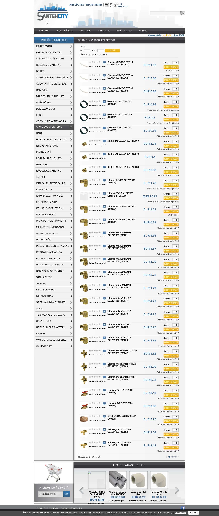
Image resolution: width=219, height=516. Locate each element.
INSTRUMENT (43, 152)
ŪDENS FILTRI (43, 321)
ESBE (39, 115)
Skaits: (166, 62)
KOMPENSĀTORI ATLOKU (50, 208)
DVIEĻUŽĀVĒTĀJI (45, 108)
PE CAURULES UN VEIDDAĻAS (52, 246)
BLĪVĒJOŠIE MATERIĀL (48, 65)
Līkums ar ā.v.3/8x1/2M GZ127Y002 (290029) (119, 286)
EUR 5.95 (150, 327)
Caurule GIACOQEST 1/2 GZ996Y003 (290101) (120, 63)
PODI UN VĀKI (43, 239)
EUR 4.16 (150, 235)
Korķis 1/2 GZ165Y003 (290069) (123, 141)
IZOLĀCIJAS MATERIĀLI (48, 170)
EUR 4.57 (150, 248)
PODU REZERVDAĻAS (48, 258)
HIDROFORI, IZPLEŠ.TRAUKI (51, 139)
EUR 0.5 (150, 156)
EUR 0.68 (150, 91)
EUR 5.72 (150, 274)
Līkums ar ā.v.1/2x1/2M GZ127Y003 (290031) (119, 233)
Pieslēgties (76, 4)
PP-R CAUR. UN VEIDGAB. (50, 264)
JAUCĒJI (40, 177)
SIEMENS (41, 283)
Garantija (103, 30)
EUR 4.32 (150, 353)
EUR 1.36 (150, 65)
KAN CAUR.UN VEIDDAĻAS (50, 183)
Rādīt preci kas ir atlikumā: (94, 54)
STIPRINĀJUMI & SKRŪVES (50, 302)
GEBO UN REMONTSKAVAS (51, 121)
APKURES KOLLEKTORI (49, 52)
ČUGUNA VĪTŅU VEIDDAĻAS (51, 83)
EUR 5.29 (150, 366)
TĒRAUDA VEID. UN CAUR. (50, 314)
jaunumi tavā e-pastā (54, 487)
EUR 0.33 (150, 170)
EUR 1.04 (150, 432)
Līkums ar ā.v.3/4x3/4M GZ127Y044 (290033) (119, 273)
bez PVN (179, 35)
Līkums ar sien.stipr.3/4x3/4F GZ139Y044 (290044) (122, 378)
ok (66, 494)
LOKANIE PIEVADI (45, 214)
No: (81, 50)
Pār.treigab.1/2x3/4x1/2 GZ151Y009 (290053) (119, 443)
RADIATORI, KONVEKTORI (50, 271)
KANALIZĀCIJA (44, 189)
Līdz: (94, 50)
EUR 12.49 (150, 196)
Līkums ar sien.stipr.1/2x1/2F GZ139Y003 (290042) (122, 351)
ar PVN (167, 35)
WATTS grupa (44, 346)
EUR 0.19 (150, 130)
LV (47, 23)
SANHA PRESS (44, 277)
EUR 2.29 (150, 419)
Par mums (85, 30)
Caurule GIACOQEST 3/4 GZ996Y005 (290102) (120, 76)
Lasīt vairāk (180, 512)
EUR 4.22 (150, 301)
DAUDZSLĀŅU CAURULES (50, 96)
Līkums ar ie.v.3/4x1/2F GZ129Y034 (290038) (119, 312)
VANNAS (40, 333)
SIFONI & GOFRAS (46, 289)
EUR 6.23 (150, 379)
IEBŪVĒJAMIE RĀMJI (47, 145)
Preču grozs (124, 30)
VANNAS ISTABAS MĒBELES (51, 339)
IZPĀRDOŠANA (64, 30)
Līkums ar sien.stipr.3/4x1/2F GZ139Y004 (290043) (122, 365)
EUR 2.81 (150, 209)
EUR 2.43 (150, 393)
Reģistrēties (94, 4)
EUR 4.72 (150, 314)
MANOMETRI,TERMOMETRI (51, 221)
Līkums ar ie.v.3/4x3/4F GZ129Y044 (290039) (119, 325)
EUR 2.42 (150, 445)
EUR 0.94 (150, 104)
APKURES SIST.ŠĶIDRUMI (50, 58)
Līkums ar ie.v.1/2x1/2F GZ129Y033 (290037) (119, 299)
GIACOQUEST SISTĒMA (49, 126)
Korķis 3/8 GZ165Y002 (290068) (123, 167)
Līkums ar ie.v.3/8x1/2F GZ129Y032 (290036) (119, 338)
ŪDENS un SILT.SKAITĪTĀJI (50, 327)
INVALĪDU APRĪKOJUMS (49, 158)
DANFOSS (41, 90)
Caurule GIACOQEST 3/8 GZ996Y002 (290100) (120, 89)
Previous (81, 490)
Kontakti (144, 30)
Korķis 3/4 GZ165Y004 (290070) (123, 154)
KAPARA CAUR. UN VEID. (49, 196)
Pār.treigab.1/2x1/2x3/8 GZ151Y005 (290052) (119, 430)
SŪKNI (39, 308)
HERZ (39, 133)
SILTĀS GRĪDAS (44, 296)
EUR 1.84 (150, 340)
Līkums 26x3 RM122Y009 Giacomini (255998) (120, 194)
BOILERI (40, 71)
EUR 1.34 (150, 143)
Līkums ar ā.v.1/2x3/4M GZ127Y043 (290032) (119, 247)
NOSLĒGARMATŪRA (47, 233)
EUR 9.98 (150, 406)
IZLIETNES (41, 164)
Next (177, 490)
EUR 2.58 (150, 78)
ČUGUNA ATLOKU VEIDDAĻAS (52, 77)
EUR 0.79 (150, 222)
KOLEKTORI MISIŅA (46, 202)
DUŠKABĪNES (43, 102)
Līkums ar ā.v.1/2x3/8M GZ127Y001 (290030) (119, 260)
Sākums (43, 30)
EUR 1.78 (150, 183)
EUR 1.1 (150, 117)
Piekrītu (193, 513)
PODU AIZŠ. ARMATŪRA (49, 252)
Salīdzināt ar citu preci (97, 66)
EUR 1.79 (150, 261)
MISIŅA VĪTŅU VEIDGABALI (50, 227)
